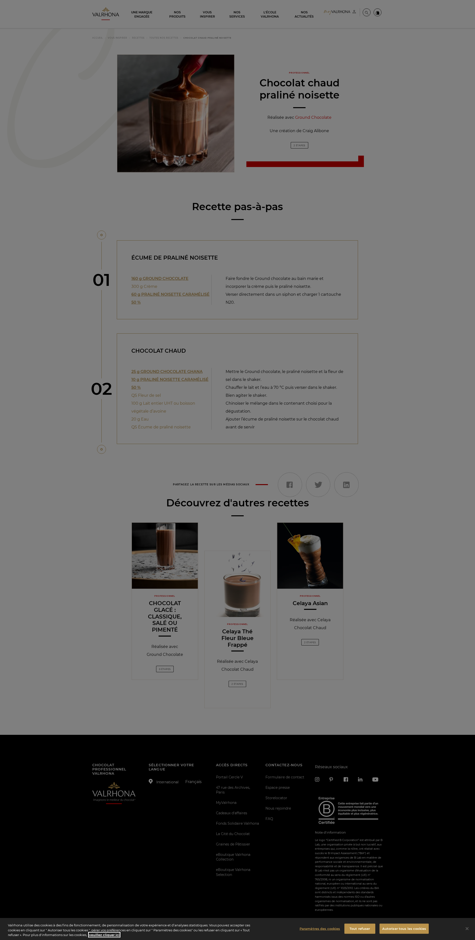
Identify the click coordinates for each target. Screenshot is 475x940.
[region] (237, 929)
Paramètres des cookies (320, 928)
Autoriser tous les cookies (404, 928)
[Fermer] (467, 928)
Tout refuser (360, 928)
